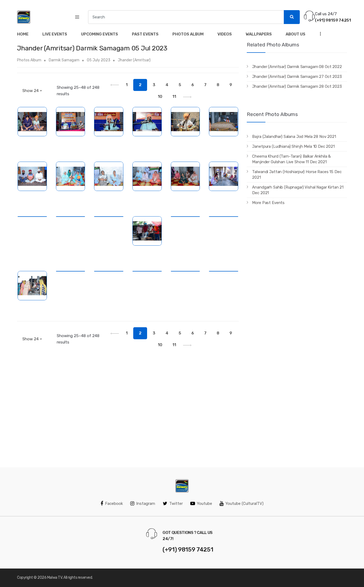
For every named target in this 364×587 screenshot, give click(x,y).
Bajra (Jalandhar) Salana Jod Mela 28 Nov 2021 (294, 136)
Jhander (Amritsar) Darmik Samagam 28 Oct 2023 (297, 86)
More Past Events (268, 202)
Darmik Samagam (64, 60)
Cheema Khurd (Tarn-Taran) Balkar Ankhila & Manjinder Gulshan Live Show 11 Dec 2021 (291, 159)
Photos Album (188, 34)
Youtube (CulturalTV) (244, 503)
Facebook (114, 503)
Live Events (54, 34)
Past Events (145, 34)
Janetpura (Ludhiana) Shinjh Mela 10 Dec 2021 (293, 146)
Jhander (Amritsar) (134, 60)
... (319, 33)
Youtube (204, 503)
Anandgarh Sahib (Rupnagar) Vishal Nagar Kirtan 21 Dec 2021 (297, 190)
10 (160, 96)
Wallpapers (259, 34)
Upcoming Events (99, 34)
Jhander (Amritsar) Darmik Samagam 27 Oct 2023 (297, 76)
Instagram (145, 503)
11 (174, 96)
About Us (295, 34)
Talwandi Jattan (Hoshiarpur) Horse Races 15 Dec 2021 (296, 174)
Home (23, 34)
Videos (224, 34)
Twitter (176, 503)
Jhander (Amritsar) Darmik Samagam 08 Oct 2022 (297, 66)
